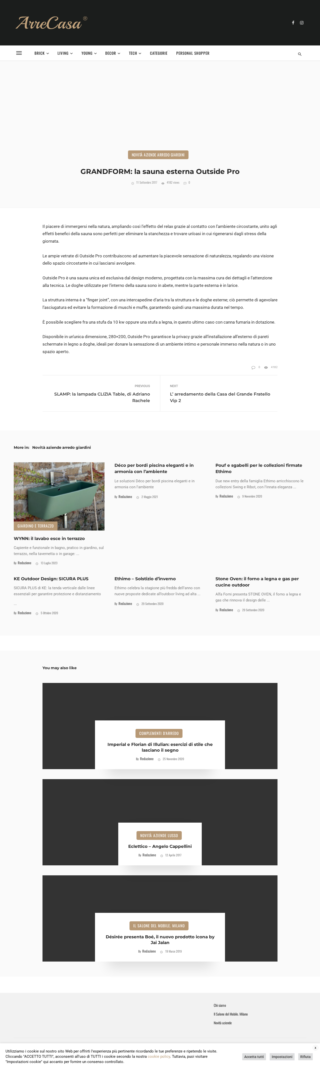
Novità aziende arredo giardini (158, 154)
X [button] (315, 1048)
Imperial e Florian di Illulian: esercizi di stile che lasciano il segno (160, 747)
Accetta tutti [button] (254, 1057)
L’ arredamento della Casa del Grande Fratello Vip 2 (220, 397)
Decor (110, 53)
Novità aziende (223, 1022)
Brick (39, 53)
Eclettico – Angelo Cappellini (160, 846)
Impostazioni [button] (282, 1057)
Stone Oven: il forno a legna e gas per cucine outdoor (257, 581)
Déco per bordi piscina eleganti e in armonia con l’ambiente (154, 468)
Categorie (159, 53)
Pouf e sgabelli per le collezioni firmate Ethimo (259, 468)
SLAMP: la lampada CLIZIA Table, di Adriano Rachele (102, 397)
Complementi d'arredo (159, 733)
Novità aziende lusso (159, 835)
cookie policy (159, 1056)
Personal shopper (193, 53)
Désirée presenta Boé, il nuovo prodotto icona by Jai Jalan (160, 939)
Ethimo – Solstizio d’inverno (145, 578)
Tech (133, 53)
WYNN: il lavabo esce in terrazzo (49, 538)
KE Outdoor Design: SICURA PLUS (51, 578)
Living (63, 53)
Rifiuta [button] (305, 1057)
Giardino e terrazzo (36, 526)
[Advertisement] (160, 113)
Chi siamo (220, 1005)
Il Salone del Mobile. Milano (159, 925)
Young (87, 53)
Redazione (24, 562)
